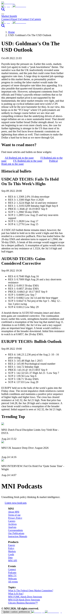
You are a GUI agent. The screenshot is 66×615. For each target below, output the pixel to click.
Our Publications (16, 533)
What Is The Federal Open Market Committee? (30, 590)
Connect (5, 19)
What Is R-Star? (16, 593)
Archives (12, 524)
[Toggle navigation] (2, 13)
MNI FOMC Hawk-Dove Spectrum (25, 596)
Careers (37, 19)
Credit (11, 554)
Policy (11, 548)
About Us (15, 19)
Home (11, 32)
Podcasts (12, 572)
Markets (12, 551)
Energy (11, 545)
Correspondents (15, 530)
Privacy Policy (15, 518)
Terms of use (14, 515)
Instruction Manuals (17, 536)
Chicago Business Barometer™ (23, 603)
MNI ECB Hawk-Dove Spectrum (24, 599)
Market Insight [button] (9, 16)
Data (10, 557)
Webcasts (12, 578)
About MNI (13, 512)
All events (13, 581)
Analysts (12, 527)
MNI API (12, 560)
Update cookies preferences (16, 612)
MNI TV (12, 575)
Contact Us (27, 19)
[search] (3, 10)
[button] (33, 5)
